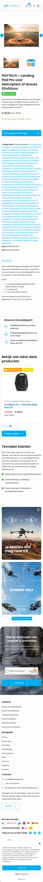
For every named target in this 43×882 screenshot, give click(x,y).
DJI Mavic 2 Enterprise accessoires (15, 211)
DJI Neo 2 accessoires (10, 179)
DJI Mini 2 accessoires (10, 208)
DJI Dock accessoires (26, 187)
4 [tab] (10, 426)
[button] (40, 843)
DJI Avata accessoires (20, 160)
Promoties (6, 745)
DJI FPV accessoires (24, 230)
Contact (5, 769)
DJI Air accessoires (19, 158)
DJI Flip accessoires (29, 195)
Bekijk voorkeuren (21, 874)
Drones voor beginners (10, 711)
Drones (4, 737)
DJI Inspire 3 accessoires (21, 184)
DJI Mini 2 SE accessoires (30, 208)
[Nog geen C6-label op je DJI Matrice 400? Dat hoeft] (21, 533)
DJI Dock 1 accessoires (21, 147)
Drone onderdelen (9, 719)
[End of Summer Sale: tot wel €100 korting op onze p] (21, 588)
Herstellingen (7, 749)
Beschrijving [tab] (7, 260)
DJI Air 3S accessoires (20, 200)
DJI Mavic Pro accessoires (22, 168)
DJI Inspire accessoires (21, 240)
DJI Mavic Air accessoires (12, 182)
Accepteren (21, 868)
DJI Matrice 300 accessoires (23, 219)
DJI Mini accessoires (10, 152)
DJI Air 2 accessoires (32, 176)
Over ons (5, 761)
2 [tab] (5, 426)
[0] (27, 6)
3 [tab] (8, 426)
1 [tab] (3, 426)
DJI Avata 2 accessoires (24, 163)
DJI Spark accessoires (20, 238)
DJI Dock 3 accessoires (29, 179)
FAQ (3, 757)
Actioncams (6, 741)
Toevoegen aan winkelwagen (15, 133)
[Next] (41, 35)
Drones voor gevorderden (12, 707)
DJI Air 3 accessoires (26, 190)
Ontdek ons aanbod (11, 434)
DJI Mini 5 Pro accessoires (23, 171)
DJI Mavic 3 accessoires (22, 216)
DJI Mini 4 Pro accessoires (22, 227)
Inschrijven (19, 683)
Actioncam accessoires (11, 727)
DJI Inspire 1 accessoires (28, 150)
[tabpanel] (21, 394)
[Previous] (2, 35)
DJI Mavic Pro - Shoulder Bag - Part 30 (21, 406)
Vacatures (6, 765)
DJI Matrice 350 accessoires (23, 214)
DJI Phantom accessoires (21, 224)
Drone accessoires (9, 723)
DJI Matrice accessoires (25, 232)
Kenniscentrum (8, 753)
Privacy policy (22, 879)
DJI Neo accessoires (27, 152)
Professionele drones (10, 715)
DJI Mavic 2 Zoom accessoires (24, 203)
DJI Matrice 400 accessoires (27, 206)
